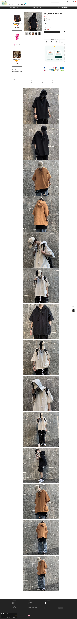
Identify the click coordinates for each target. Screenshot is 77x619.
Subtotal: (45, 29)
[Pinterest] (45, 603)
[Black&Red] (18, 44)
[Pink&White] (14, 44)
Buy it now (54, 34)
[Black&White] (16, 44)
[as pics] (17, 63)
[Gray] (17, 27)
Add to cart (17, 29)
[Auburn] (15, 27)
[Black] (19, 44)
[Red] (18, 27)
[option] (13, 7)
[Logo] (4, 3)
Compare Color (40, 29)
